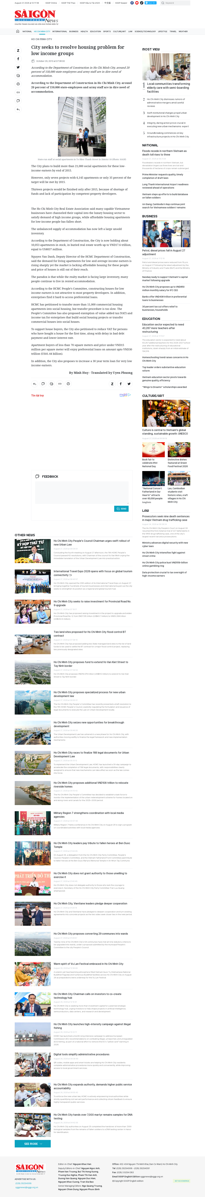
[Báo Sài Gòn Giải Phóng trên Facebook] (132, 3)
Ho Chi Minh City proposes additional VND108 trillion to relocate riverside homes (91, 784)
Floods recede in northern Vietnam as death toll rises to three (164, 152)
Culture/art (119, 31)
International (60, 31)
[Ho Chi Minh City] (18, 109)
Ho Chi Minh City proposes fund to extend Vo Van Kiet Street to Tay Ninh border (91, 663)
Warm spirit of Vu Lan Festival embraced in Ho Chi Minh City (88, 963)
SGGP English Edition (36, 17)
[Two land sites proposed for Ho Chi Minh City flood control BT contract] (33, 642)
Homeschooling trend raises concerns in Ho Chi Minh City (165, 359)
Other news (25, 535)
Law (130, 31)
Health (84, 31)
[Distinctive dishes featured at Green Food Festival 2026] (179, 449)
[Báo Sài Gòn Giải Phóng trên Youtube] (137, 3)
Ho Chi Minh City (42, 31)
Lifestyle (162, 31)
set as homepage (182, 1181)
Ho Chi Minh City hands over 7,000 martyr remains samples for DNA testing (93, 1116)
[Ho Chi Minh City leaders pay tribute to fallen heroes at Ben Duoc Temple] (33, 853)
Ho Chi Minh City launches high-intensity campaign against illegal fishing (92, 1026)
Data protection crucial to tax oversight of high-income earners (164, 574)
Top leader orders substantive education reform (164, 369)
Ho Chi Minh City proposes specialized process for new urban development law (89, 694)
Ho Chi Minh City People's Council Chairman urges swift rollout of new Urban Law (92, 542)
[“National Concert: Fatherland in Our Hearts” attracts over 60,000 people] (153, 478)
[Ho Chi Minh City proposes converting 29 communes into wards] (33, 944)
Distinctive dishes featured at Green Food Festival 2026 (178, 463)
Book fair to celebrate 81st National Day (149, 463)
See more (31, 1144)
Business (73, 31)
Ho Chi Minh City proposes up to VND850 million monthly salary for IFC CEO (163, 288)
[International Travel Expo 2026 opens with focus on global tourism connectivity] (33, 582)
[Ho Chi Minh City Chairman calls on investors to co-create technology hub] (33, 1004)
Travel (173, 31)
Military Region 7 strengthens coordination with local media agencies (89, 814)
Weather (183, 31)
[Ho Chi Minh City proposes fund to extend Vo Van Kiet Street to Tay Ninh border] (33, 672)
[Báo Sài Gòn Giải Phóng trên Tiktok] (141, 3)
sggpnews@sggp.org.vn (26, 1187)
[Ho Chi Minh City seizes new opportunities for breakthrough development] (33, 733)
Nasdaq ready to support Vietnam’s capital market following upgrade (165, 279)
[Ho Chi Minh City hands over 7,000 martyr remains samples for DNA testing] (33, 1125)
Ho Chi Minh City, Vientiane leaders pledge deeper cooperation (90, 903)
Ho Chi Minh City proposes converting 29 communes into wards (91, 933)
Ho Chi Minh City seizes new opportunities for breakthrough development (89, 724)
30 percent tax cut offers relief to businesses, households (160, 308)
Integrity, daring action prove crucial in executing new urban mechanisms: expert (168, 124)
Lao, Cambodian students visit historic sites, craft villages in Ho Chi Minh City (178, 495)
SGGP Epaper (121, 3)
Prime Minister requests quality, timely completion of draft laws (162, 176)
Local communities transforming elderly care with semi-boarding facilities (168, 87)
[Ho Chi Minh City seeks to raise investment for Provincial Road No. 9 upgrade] (33, 612)
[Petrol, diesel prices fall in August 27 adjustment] (166, 233)
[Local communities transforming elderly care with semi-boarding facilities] (166, 66)
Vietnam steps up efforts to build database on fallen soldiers (165, 196)
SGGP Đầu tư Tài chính (90, 3)
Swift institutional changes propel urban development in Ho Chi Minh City (167, 114)
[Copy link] (18, 92)
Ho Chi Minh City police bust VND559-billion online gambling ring (165, 564)
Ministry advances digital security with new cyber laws (165, 544)
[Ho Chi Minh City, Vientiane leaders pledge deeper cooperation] (33, 914)
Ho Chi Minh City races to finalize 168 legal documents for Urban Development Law (91, 754)
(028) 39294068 (23, 1183)
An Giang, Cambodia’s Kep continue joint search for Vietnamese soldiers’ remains (163, 206)
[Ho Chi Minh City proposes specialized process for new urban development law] (33, 703)
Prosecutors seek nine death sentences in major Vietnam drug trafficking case (166, 518)
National (27, 31)
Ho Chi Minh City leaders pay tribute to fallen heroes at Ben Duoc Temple (92, 845)
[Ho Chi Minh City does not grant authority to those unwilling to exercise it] (33, 884)
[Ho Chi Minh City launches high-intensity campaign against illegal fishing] (33, 1034)
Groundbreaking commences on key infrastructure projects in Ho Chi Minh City (168, 134)
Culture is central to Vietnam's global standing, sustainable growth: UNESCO (165, 431)
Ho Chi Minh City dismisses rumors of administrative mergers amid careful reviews (166, 102)
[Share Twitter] (18, 67)
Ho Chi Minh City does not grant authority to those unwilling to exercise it (90, 875)
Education (95, 31)
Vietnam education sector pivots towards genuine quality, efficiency (164, 379)
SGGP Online (51, 3)
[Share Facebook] (18, 58)
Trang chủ (18, 31)
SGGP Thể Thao (68, 3)
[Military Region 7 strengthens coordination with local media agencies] (33, 823)
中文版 (107, 3)
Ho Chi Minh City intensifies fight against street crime (163, 554)
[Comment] (18, 100)
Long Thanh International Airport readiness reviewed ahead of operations (165, 186)
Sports (107, 31)
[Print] (18, 84)
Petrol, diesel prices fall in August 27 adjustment (163, 252)
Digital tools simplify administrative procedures (81, 1054)
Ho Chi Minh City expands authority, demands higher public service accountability (93, 1086)
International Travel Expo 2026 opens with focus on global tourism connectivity (93, 573)
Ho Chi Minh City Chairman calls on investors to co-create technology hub (87, 995)
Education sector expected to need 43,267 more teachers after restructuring (163, 328)
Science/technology (145, 31)
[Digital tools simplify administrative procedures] (33, 1065)
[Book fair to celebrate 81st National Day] (153, 449)
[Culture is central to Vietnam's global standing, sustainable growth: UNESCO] (166, 413)
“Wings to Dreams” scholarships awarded (164, 387)
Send (123, 508)
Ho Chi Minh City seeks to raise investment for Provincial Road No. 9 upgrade (92, 603)
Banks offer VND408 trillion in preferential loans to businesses (164, 298)
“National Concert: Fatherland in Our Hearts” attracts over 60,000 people (152, 495)
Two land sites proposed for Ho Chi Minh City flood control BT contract (90, 633)
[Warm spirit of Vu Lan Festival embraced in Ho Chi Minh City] (33, 974)
